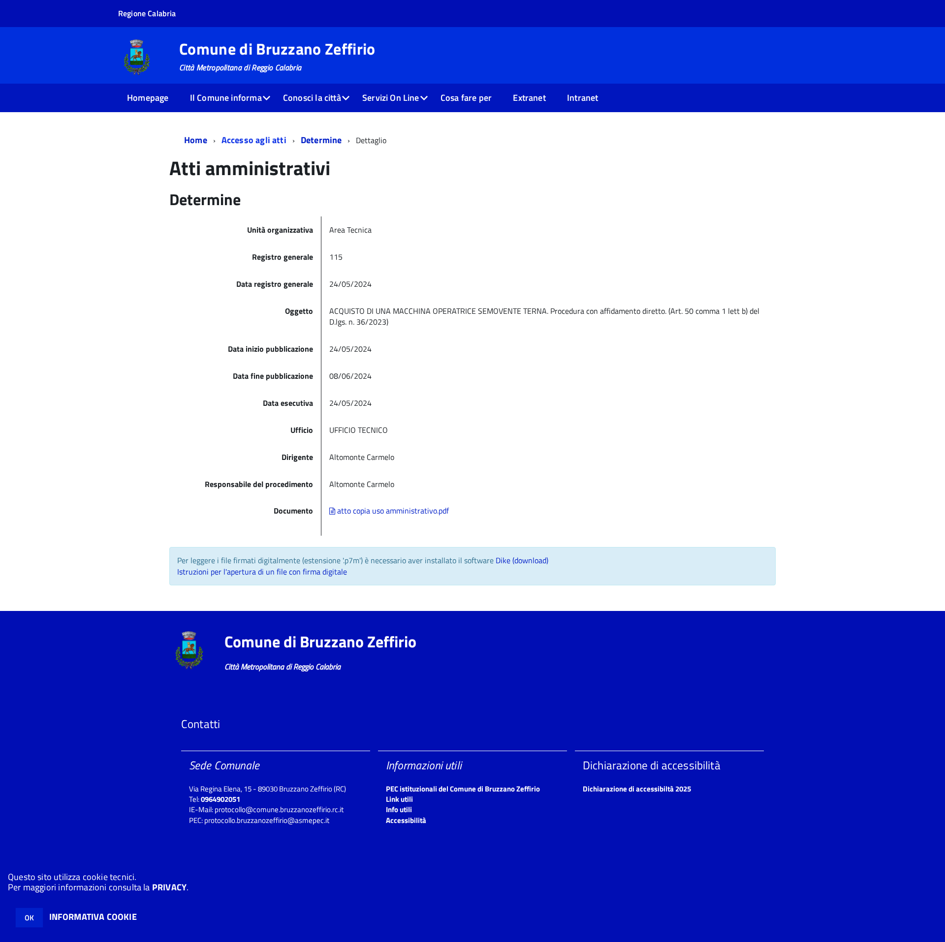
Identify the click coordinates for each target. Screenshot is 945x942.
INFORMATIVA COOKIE (93, 916)
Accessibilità (406, 820)
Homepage (147, 97)
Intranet (582, 97)
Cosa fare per (466, 97)
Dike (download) (522, 560)
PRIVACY (169, 887)
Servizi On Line (390, 97)
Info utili (399, 809)
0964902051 (220, 799)
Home (195, 140)
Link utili (399, 799)
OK (29, 917)
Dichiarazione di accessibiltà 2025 (637, 788)
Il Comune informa (226, 97)
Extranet (529, 97)
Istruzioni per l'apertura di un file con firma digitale (262, 571)
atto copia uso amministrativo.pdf (392, 511)
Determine (321, 140)
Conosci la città (312, 97)
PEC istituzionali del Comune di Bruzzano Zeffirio (463, 788)
